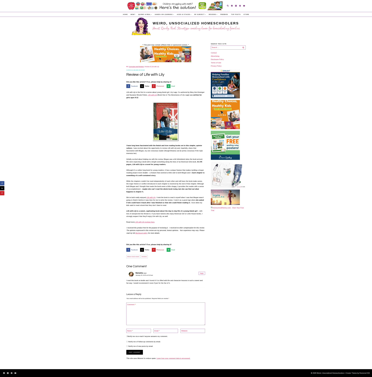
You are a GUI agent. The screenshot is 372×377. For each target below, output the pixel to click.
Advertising (215, 56)
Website (184, 331)
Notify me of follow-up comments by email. (144, 342)
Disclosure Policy (217, 59)
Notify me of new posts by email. (140, 346)
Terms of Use (216, 63)
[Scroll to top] (367, 369)
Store (246, 14)
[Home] (127, 66)
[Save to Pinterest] (2, 193)
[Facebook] (231, 5)
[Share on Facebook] (2, 183)
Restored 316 (365, 373)
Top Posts (236, 14)
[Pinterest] (240, 5)
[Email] (244, 5)
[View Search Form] (227, 5)
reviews (144, 256)
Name (130, 331)
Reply (202, 273)
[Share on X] (2, 188)
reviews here (144, 222)
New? (133, 14)
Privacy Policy (216, 66)
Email (157, 331)
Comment (131, 305)
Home (125, 14)
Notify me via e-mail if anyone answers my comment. (148, 336)
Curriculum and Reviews (135, 70)
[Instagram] (236, 5)
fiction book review (133, 256)
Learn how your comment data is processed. (173, 358)
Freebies (224, 14)
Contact (214, 53)
